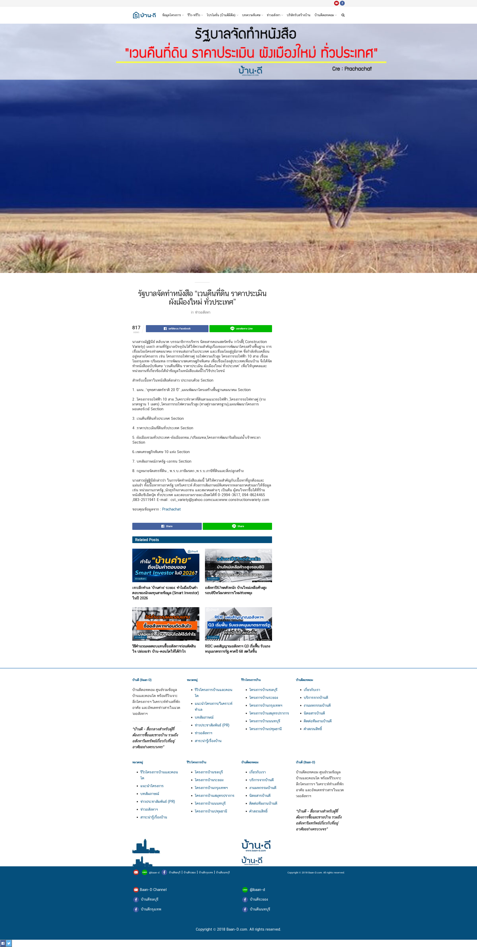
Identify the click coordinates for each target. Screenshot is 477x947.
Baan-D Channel (153, 889)
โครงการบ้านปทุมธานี (265, 729)
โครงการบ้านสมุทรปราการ (269, 713)
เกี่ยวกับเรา (312, 689)
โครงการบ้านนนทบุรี (264, 721)
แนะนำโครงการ (152, 786)
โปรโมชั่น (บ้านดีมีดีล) (221, 15)
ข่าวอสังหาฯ (203, 733)
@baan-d (154, 872)
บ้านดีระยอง (190, 872)
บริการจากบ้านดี (316, 697)
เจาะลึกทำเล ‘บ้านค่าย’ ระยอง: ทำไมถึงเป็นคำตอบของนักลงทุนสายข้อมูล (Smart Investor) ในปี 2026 (165, 592)
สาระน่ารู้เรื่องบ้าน (208, 741)
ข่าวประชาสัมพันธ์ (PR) (212, 725)
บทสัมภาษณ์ (204, 717)
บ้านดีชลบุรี (174, 872)
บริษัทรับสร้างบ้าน (298, 15)
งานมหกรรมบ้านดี (317, 705)
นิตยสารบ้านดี (314, 713)
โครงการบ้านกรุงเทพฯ (265, 705)
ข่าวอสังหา (273, 15)
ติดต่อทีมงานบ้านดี (318, 721)
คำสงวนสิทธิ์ (313, 729)
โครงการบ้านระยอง (263, 697)
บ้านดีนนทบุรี (223, 872)
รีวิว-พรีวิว (193, 15)
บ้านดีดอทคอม (324, 15)
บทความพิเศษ (251, 15)
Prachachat (171, 509)
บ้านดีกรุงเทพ (206, 872)
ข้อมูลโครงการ (171, 15)
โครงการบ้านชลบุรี (263, 689)
